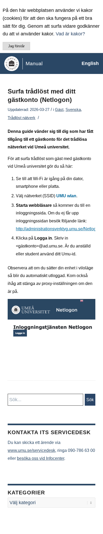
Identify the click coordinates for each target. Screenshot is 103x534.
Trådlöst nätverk (21, 118)
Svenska (73, 109)
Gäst (59, 109)
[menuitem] (87, 63)
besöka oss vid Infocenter (40, 458)
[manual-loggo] (41, 63)
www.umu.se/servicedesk (31, 450)
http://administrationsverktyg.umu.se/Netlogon (58, 229)
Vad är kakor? (70, 33)
